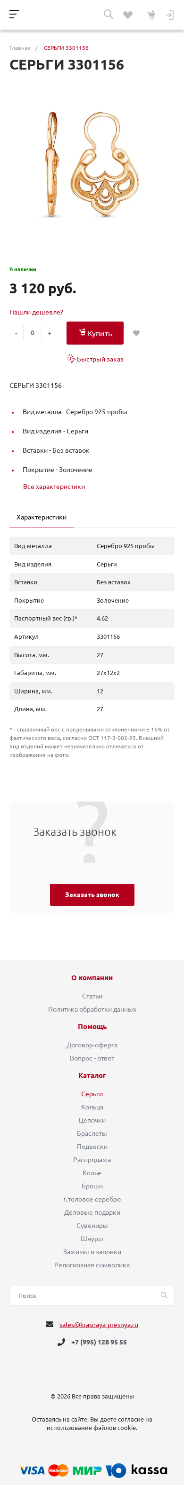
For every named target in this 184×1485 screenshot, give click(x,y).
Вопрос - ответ (92, 1058)
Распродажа (92, 1159)
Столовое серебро (92, 1199)
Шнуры (92, 1238)
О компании (92, 978)
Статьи (92, 996)
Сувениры (92, 1225)
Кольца (92, 1107)
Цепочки (92, 1120)
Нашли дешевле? (36, 312)
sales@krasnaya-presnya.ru (98, 1324)
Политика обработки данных (92, 1009)
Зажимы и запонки (92, 1252)
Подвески (92, 1146)
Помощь (92, 1026)
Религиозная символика (92, 1265)
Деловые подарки (92, 1212)
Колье (92, 1173)
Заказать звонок (92, 894)
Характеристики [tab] (42, 517)
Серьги (92, 1094)
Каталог (92, 1075)
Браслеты (92, 1133)
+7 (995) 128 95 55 (99, 1342)
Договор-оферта (92, 1045)
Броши (92, 1186)
